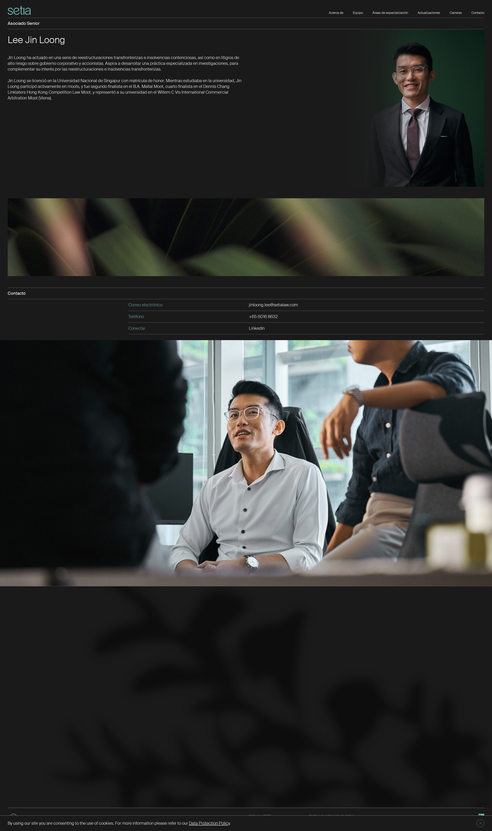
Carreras (456, 13)
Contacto (477, 13)
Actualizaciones (429, 13)
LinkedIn (257, 328)
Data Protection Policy (209, 823)
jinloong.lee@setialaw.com (273, 305)
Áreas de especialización (390, 13)
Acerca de (336, 13)
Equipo (358, 13)
